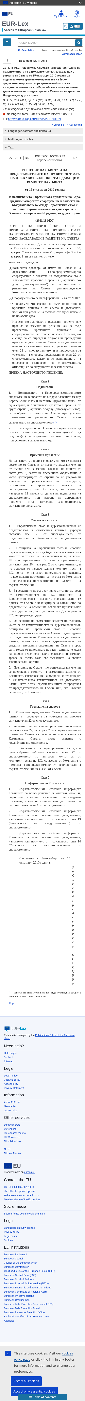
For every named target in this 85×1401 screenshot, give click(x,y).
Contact (8, 1057)
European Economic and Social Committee (27, 1287)
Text (11, 147)
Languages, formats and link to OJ (29, 130)
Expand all (59, 124)
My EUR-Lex (61, 16)
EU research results (15, 1132)
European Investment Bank (19, 1295)
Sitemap (8, 1061)
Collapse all (75, 124)
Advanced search (72, 53)
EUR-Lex (15, 23)
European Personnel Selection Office (24, 1312)
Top (11, 1003)
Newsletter (10, 1106)
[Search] (78, 42)
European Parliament (15, 1254)
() (55, 422)
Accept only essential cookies (34, 1391)
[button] (42, 1397)
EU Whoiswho (11, 1137)
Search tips (27, 50)
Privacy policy (11, 1231)
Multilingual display (20, 139)
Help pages (10, 1053)
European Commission (16, 1266)
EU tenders (10, 1128)
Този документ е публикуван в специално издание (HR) (39, 109)
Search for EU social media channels (24, 1213)
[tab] (43, 131)
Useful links (10, 1110)
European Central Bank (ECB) (20, 1275)
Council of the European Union (20, 1262)
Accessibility (11, 1083)
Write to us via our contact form (21, 1195)
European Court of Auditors (19, 1279)
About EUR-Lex (12, 1102)
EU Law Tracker (13, 1153)
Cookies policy (12, 1079)
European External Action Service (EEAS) (26, 1283)
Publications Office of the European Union (27, 1316)
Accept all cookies (26, 1381)
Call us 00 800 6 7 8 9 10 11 (19, 1187)
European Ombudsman (16, 1299)
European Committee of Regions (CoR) (25, 1291)
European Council (13, 1258)
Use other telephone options (19, 1191)
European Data (12, 1124)
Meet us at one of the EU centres (22, 1199)
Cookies (8, 1240)
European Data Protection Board (22, 1308)
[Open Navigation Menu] (7, 42)
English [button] (77, 16)
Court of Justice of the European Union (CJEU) (29, 1270)
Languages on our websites (19, 1227)
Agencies (9, 1320)
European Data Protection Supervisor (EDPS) (29, 1304)
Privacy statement (14, 1088)
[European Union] (12, 1166)
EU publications (12, 1141)
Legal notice (11, 1075)
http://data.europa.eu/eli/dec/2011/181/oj (34, 118)
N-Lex (7, 1149)
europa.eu (29, 1172)
